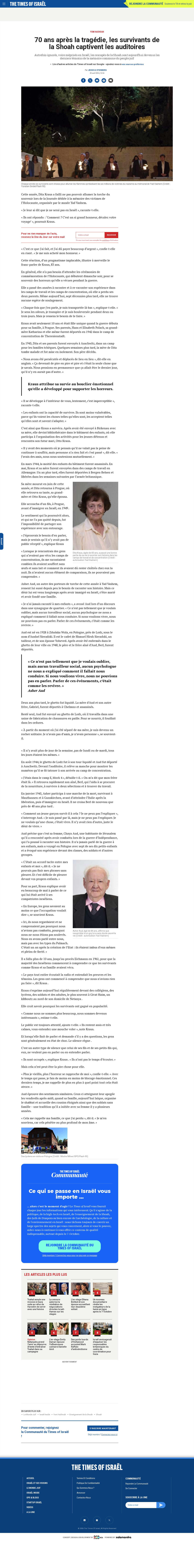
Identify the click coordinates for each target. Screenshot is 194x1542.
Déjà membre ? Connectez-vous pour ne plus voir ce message (69, 1255)
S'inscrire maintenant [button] (103, 1428)
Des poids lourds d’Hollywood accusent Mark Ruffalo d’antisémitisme (79, 1344)
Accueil (30, 1478)
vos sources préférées (133, 64)
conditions (105, 240)
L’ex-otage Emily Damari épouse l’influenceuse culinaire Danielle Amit (58, 1344)
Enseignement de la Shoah (81, 1414)
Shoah (99, 1414)
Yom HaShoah (60, 1414)
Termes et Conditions (86, 1478)
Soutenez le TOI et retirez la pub (178, 4)
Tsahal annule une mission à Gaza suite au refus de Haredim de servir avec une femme (36, 1304)
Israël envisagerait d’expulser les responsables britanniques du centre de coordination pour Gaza (102, 1346)
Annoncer (81, 1493)
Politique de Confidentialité (88, 1483)
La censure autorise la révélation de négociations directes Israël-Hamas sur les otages (57, 1306)
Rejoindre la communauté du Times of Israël (70, 1246)
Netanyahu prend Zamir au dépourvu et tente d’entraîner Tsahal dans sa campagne (36, 1345)
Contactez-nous (84, 1497)
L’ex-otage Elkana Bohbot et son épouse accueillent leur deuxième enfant (80, 1304)
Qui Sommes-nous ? (85, 1488)
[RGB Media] (99, 1537)
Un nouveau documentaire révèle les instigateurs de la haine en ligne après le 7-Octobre (102, 1305)
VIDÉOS (30, 1507)
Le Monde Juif (29, 1414)
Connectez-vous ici (109, 1434)
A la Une (31, 1512)
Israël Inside (45, 1414)
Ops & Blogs (33, 1497)
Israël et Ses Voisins (37, 1483)
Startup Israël (34, 1502)
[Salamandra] (123, 1537)
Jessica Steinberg (97, 70)
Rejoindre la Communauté (146, 3)
